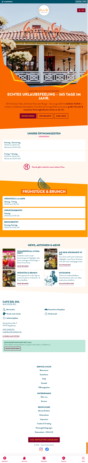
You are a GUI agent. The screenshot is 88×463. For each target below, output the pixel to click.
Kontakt (44, 383)
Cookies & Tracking (44, 423)
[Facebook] (47, 449)
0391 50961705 (8, 329)
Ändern (78, 2)
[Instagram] (41, 449)
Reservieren (44, 370)
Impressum (44, 419)
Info (84, 2)
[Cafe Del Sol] (44, 10)
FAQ (44, 379)
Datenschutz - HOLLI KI (44, 432)
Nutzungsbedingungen (44, 428)
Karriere (44, 401)
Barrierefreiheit (44, 410)
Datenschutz (44, 415)
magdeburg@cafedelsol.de (12, 332)
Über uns (44, 397)
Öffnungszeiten (44, 387)
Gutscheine (44, 374)
